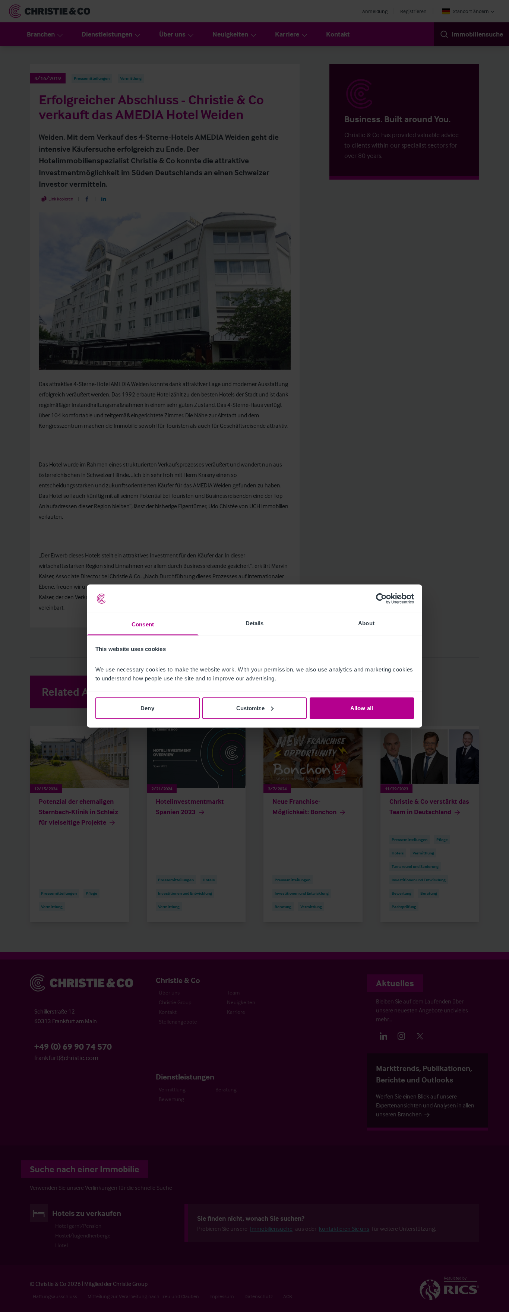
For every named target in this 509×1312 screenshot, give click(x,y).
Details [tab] (255, 623)
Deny (147, 708)
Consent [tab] (143, 624)
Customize (250, 708)
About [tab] (366, 623)
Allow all (361, 708)
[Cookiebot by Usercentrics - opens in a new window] (381, 598)
